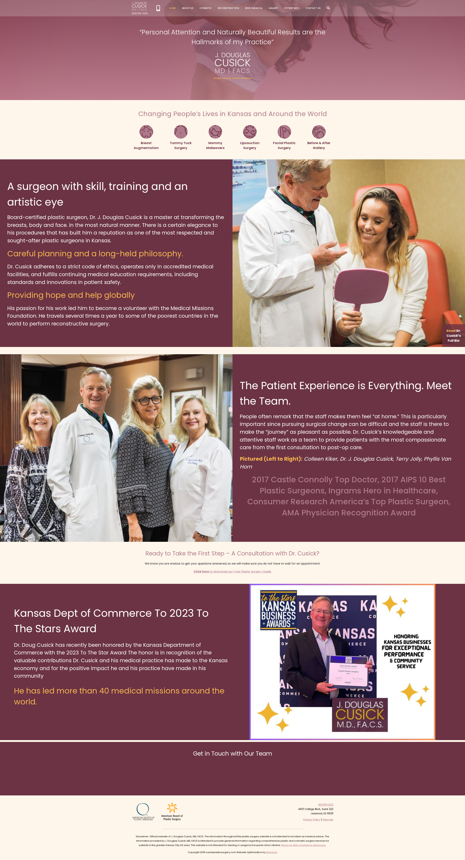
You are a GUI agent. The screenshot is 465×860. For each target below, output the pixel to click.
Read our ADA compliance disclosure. (303, 845)
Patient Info (291, 8)
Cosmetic (206, 8)
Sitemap (328, 819)
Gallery (273, 8)
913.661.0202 (325, 805)
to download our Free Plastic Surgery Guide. (233, 571)
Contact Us (313, 8)
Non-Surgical (254, 8)
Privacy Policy (311, 819)
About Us (187, 8)
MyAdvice (271, 852)
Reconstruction (228, 8)
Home (172, 8)
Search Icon (328, 7)
